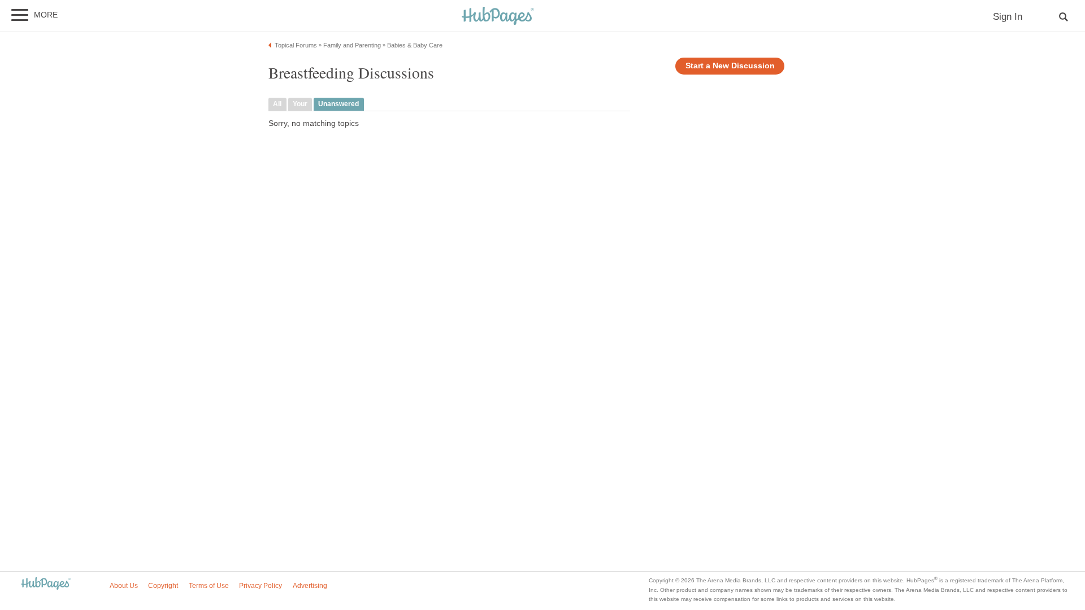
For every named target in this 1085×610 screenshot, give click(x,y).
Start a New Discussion (730, 66)
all (277, 104)
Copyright (163, 586)
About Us (124, 586)
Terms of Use (209, 586)
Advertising (310, 586)
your (300, 104)
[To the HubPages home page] (45, 584)
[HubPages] (498, 17)
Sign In (1007, 16)
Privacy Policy (260, 586)
